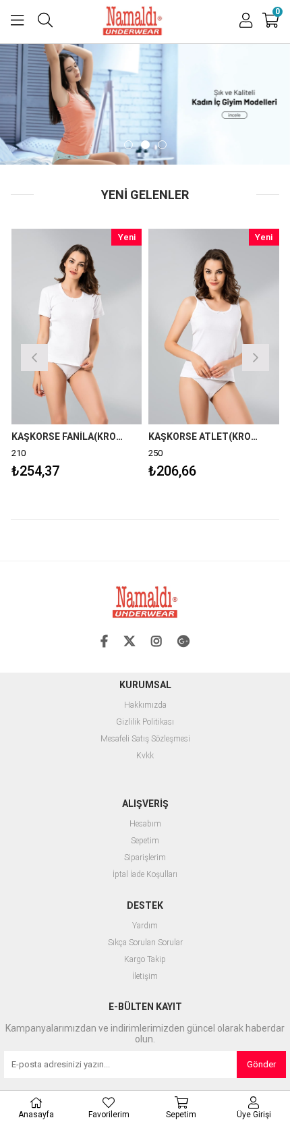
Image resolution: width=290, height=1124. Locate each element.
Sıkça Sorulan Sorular (145, 942)
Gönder (261, 1064)
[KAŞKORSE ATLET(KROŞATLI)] (194, 326)
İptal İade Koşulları (145, 874)
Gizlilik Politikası (145, 722)
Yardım (145, 926)
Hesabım (145, 824)
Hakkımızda (145, 705)
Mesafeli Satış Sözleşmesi (145, 739)
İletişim (145, 976)
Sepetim (145, 841)
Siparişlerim (145, 857)
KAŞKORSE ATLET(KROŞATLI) (186, 436)
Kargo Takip (145, 959)
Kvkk (145, 756)
